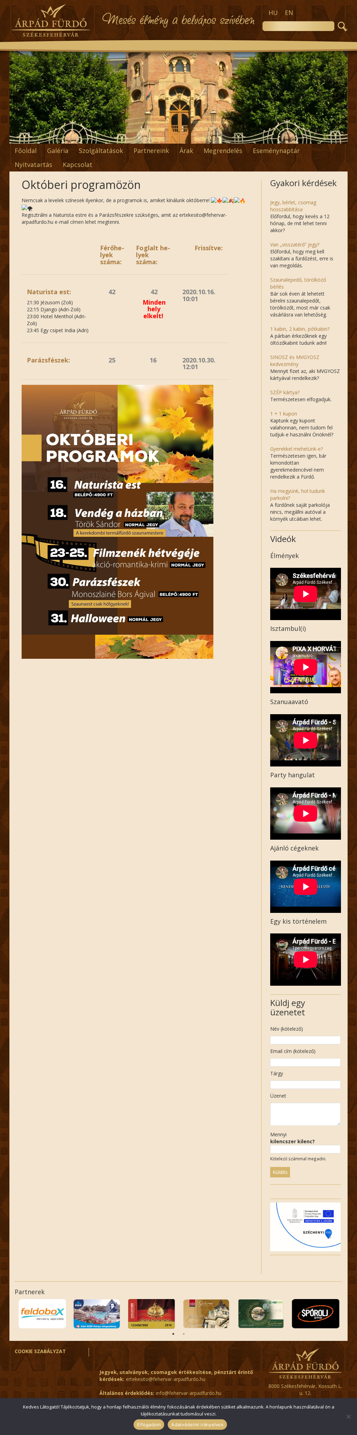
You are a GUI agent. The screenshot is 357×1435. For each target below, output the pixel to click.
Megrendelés (223, 150)
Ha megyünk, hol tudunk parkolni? (297, 494)
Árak (186, 150)
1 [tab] (173, 1333)
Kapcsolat (77, 164)
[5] (149, 137)
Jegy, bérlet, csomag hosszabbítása (293, 206)
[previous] (18, 96)
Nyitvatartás (33, 164)
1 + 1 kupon (283, 413)
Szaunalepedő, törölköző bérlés (298, 283)
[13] (207, 137)
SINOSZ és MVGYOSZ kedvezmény (294, 360)
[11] (193, 137)
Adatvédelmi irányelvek (197, 1424)
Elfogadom (149, 1424)
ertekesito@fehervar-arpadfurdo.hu (165, 1379)
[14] (215, 137)
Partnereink (151, 150)
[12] (200, 137)
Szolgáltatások (101, 150)
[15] (222, 137)
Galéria (57, 150)
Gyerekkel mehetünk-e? (296, 448)
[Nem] (348, 1416)
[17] (237, 137)
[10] (185, 137)
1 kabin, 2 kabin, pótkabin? (299, 329)
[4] (141, 137)
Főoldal (26, 150)
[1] (119, 137)
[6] (156, 137)
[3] (134, 137)
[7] (163, 137)
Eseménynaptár (276, 150)
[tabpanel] (42, 1314)
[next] (338, 96)
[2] (127, 137)
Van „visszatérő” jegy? (294, 244)
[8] (171, 137)
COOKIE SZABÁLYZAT (40, 1351)
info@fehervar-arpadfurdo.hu (188, 1393)
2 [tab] (183, 1333)
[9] (178, 137)
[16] (229, 137)
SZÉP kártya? (284, 392)
